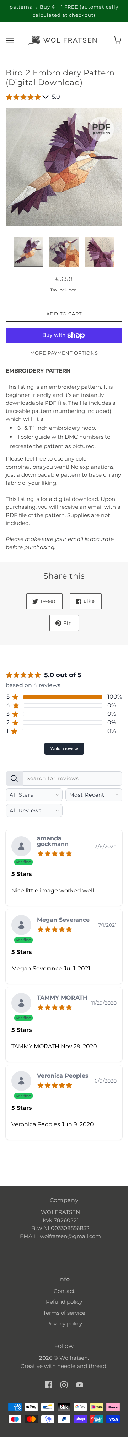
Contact (64, 1291)
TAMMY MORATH (62, 998)
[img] (56, 852)
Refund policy (64, 1301)
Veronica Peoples (63, 1076)
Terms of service (64, 1312)
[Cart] (118, 40)
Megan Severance (63, 920)
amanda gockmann (53, 841)
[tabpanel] (64, 956)
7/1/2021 (107, 924)
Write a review (64, 748)
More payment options (64, 353)
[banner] (63, 39)
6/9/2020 (106, 1080)
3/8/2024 (106, 846)
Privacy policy (64, 1323)
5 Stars (21, 874)
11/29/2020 (104, 1002)
